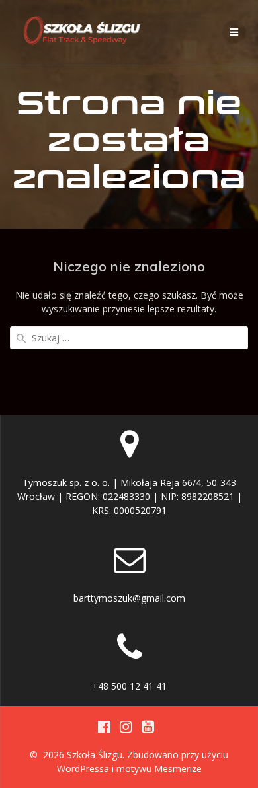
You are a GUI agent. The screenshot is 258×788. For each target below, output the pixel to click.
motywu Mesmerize (159, 768)
